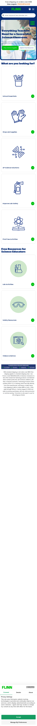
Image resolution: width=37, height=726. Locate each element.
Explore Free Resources (27, 48)
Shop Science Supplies (10, 48)
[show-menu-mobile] (2, 9)
